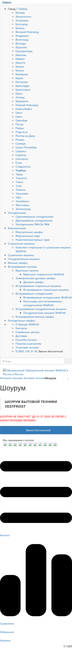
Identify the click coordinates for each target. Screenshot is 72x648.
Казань (20, 66)
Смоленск (22, 159)
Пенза (19, 124)
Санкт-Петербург (26, 147)
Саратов (21, 155)
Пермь (20, 128)
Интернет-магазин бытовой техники (22, 378)
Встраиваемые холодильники (34, 293)
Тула (19, 186)
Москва (20, 12)
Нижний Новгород (27, 105)
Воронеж (21, 47)
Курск (19, 93)
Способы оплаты (26, 340)
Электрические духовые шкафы (35, 278)
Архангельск (23, 16)
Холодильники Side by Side (33, 224)
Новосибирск (24, 109)
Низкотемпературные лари (33, 239)
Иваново (21, 55)
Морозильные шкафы (29, 232)
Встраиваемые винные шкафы (35, 316)
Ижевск (20, 59)
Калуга (20, 70)
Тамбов (22, 9)
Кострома (22, 82)
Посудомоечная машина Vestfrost (44, 313)
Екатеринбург (24, 51)
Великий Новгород (27, 32)
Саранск (21, 151)
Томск (19, 182)
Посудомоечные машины (24, 259)
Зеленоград (23, 209)
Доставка (21, 336)
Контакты (21, 328)
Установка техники (27, 347)
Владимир (22, 36)
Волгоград (22, 39)
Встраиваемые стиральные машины (38, 286)
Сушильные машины (21, 255)
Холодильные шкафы (21, 320)
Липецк (20, 97)
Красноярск (23, 89)
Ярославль (22, 205)
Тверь (19, 174)
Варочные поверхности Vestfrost (43, 274)
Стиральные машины (21, 243)
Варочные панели (27, 270)
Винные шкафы (17, 263)
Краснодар (22, 86)
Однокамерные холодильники (34, 216)
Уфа (18, 197)
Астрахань (22, 20)
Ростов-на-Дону (25, 136)
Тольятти (21, 178)
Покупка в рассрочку (28, 343)
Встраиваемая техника (22, 266)
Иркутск (20, 62)
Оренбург (22, 120)
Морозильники (17, 228)
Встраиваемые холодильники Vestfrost (47, 297)
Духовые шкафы (33, 282)
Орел (19, 116)
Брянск (20, 28)
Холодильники (17, 213)
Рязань (20, 139)
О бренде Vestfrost (27, 324)
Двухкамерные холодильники (34, 220)
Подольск (21, 132)
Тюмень (21, 189)
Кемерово (22, 74)
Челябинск (22, 201)
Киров (19, 78)
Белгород (21, 24)
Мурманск (22, 101)
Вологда (21, 43)
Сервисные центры (28, 332)
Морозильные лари (28, 236)
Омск (19, 112)
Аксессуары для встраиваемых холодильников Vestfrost (42, 303)
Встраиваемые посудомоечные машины (41, 309)
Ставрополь (23, 166)
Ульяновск (22, 193)
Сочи (19, 163)
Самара (21, 143)
